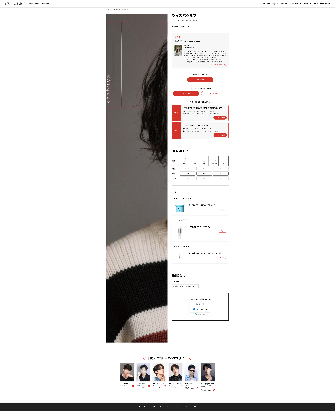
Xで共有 (201, 304)
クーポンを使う (220, 118)
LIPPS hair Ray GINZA (125, 387)
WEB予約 (187, 93)
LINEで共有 (202, 314)
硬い (221, 169)
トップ (109, 9)
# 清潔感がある (178, 286)
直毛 (187, 178)
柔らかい (187, 169)
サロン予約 (266, 4)
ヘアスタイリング (295, 4)
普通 (204, 169)
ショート (155, 406)
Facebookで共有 (202, 309)
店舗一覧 (275, 4)
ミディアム (166, 406)
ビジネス (185, 406)
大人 (195, 406)
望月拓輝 (122, 385)
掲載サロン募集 (325, 4)
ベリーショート (143, 406)
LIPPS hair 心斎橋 (141, 387)
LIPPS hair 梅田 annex (174, 387)
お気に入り (307, 4)
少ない (187, 173)
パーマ (176, 406)
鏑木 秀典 (187, 387)
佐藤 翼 (138, 385)
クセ (221, 178)
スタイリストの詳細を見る (217, 64)
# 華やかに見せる (191, 286)
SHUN (170, 385)
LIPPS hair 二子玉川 (189, 388)
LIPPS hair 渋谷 (189, 47)
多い (221, 173)
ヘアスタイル (117, 9)
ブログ (316, 4)
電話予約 (215, 93)
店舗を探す (200, 80)
